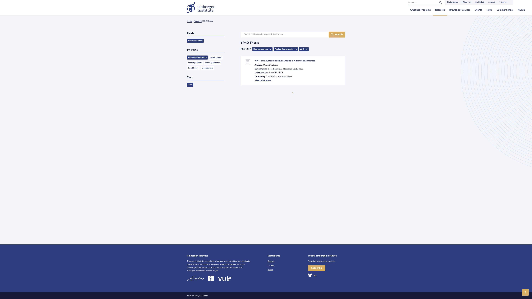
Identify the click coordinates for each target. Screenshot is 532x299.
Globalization (207, 68)
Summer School (505, 10)
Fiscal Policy (193, 68)
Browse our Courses (459, 10)
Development (216, 57)
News (489, 10)
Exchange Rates (195, 62)
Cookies (271, 265)
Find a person (452, 2)
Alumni (521, 10)
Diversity (271, 261)
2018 (190, 84)
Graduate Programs (420, 10)
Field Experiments (212, 62)
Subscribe (316, 268)
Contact (491, 2)
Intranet (502, 2)
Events (478, 10)
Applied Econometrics (197, 57)
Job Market (479, 2)
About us (466, 2)
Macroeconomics (195, 40)
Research (440, 10)
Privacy (270, 269)
